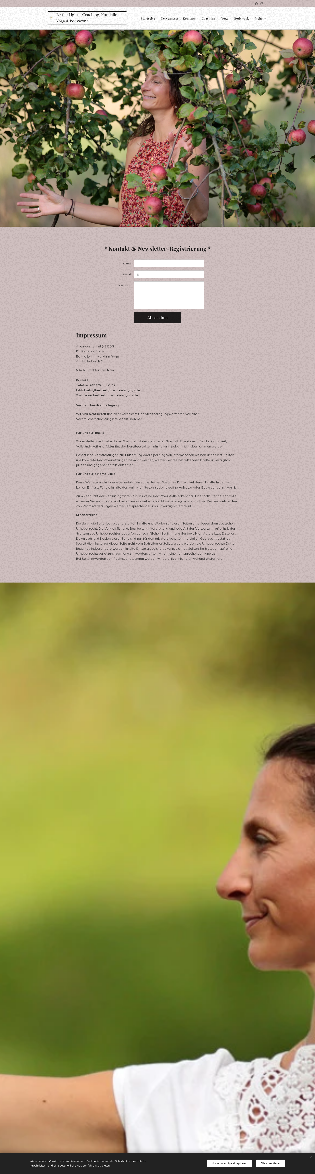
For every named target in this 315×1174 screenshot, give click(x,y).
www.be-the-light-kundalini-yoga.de (111, 395)
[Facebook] (256, 4)
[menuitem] (149, 18)
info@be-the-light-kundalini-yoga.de (113, 390)
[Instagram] (262, 4)
